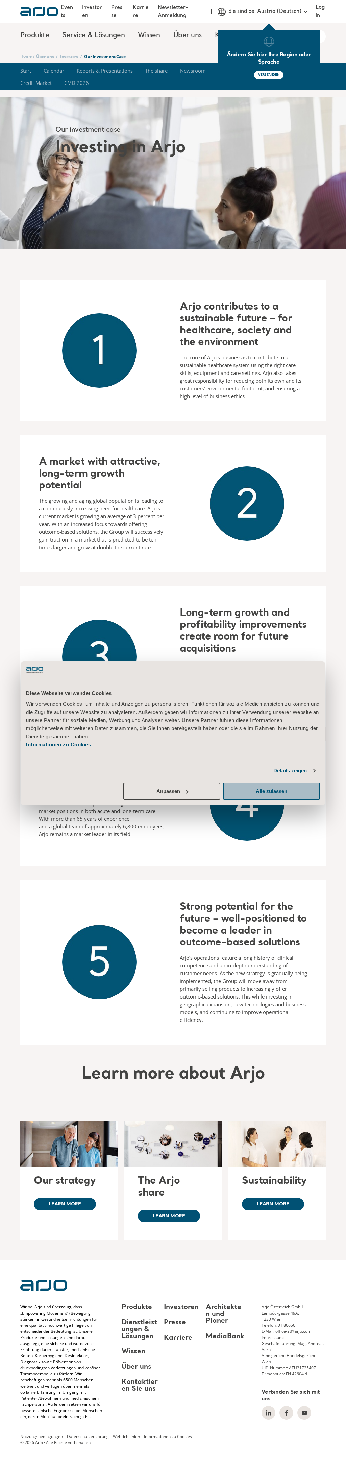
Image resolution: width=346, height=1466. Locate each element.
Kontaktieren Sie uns (140, 1385)
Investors (69, 56)
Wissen (133, 1351)
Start (25, 70)
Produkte (137, 1307)
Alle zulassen (271, 791)
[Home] (39, 11)
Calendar (54, 70)
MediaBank (225, 1336)
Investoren (92, 12)
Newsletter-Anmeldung (173, 12)
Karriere (141, 12)
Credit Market (36, 82)
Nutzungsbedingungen (41, 1436)
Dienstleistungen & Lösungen (139, 1329)
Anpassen (168, 791)
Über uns (45, 56)
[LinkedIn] (268, 1413)
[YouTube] (304, 1413)
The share (156, 70)
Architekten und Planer (223, 1314)
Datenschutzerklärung (88, 1436)
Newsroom (193, 70)
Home (26, 56)
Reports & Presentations (105, 70)
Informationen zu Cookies (58, 744)
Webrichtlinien (126, 1436)
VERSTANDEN (268, 74)
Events (67, 12)
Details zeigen (290, 770)
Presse (116, 12)
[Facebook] (286, 1413)
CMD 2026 (76, 82)
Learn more (65, 1204)
